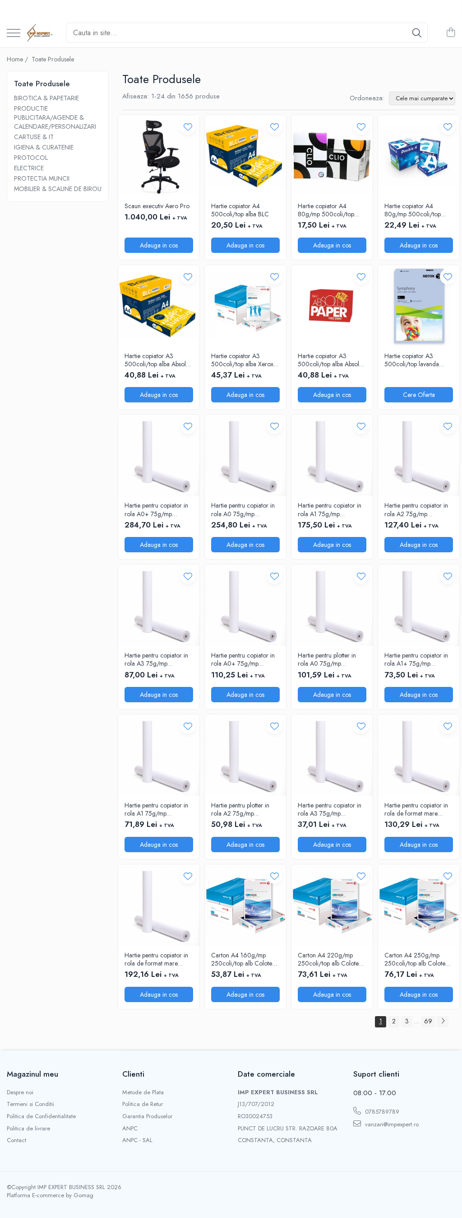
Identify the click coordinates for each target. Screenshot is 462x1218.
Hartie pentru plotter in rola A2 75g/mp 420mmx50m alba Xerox (244, 809)
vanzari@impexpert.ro (391, 1124)
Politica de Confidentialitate (41, 1116)
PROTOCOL (31, 157)
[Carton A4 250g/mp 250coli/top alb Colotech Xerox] (418, 905)
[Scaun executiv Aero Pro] (158, 155)
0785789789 (381, 1111)
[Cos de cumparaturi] (450, 33)
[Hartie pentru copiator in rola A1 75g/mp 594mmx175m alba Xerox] (332, 455)
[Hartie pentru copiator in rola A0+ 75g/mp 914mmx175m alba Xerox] (158, 455)
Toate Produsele (53, 59)
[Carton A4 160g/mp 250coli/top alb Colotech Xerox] (245, 905)
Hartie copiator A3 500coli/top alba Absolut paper (157, 360)
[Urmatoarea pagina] (442, 1021)
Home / (18, 59)
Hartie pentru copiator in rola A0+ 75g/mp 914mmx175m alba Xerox (158, 509)
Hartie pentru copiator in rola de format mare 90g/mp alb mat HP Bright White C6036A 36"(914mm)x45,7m (156, 959)
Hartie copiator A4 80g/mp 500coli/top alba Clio (326, 210)
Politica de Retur (142, 1104)
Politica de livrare (28, 1129)
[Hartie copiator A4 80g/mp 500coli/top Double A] (418, 155)
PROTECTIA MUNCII (41, 178)
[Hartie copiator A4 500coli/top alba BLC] (245, 155)
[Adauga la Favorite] (188, 127)
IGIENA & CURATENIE (44, 147)
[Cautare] (417, 33)
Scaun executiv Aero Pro (157, 206)
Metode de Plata (143, 1092)
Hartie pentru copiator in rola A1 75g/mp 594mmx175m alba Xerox (332, 509)
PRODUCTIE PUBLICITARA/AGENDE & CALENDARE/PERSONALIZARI (55, 117)
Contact (16, 1140)
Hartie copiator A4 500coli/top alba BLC (240, 210)
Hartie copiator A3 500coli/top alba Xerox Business (242, 360)
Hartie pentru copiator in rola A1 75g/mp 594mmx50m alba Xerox (158, 809)
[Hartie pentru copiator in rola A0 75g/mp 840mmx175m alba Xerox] (245, 455)
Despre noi (20, 1092)
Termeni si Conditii (30, 1104)
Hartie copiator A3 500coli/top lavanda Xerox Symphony (411, 360)
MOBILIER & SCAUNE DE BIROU (58, 188)
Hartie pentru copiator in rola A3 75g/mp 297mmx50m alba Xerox (330, 809)
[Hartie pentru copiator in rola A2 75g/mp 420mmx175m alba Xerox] (418, 455)
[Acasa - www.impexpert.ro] (39, 33)
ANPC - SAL (137, 1140)
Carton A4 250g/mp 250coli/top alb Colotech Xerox (418, 959)
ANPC (130, 1129)
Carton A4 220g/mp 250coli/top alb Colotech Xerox (331, 959)
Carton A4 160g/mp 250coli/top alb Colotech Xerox (244, 959)
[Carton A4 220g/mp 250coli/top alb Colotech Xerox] (332, 905)
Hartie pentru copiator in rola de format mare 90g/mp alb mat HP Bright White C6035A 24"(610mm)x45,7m (416, 809)
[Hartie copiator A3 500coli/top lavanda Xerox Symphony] (418, 305)
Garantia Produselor (147, 1116)
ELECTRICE (29, 168)
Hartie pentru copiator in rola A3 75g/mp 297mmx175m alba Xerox (158, 659)
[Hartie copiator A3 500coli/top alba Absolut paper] (158, 305)
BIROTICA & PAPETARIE (46, 98)
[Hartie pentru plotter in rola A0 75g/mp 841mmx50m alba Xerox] (332, 605)
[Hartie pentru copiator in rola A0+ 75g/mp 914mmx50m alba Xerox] (245, 605)
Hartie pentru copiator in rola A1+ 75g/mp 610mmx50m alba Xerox (417, 659)
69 (428, 1021)
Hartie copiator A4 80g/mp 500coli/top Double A (412, 210)
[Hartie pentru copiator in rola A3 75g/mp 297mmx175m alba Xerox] (158, 605)
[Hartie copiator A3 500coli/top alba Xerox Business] (245, 305)
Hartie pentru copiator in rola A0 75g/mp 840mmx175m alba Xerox (245, 509)
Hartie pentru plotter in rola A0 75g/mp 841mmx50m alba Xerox (330, 659)
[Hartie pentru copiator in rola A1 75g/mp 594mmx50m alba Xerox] (158, 755)
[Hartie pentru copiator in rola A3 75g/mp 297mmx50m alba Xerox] (332, 755)
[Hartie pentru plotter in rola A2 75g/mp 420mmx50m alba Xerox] (245, 755)
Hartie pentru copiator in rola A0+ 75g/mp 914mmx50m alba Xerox (244, 659)
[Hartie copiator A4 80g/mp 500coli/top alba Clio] (332, 155)
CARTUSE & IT (34, 136)
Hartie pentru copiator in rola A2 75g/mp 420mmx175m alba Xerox (418, 509)
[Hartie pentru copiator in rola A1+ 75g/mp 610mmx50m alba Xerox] (418, 605)
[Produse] (13, 33)
